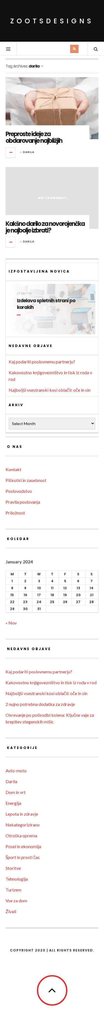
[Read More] (19, 315)
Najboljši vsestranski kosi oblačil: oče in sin (49, 390)
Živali (11, 911)
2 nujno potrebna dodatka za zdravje (40, 704)
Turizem (13, 889)
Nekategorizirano (23, 824)
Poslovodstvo (19, 491)
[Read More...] (11, 153)
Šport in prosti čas (23, 857)
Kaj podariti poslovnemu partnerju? (42, 361)
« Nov (11, 622)
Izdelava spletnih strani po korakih (46, 304)
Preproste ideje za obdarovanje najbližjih (34, 137)
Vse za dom (16, 900)
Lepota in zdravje (22, 813)
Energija (13, 803)
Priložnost (15, 512)
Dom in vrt (16, 792)
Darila (28, 152)
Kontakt (13, 469)
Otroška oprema (21, 835)
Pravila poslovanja (23, 501)
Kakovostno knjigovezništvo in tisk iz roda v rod (51, 682)
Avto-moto (16, 770)
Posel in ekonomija (23, 846)
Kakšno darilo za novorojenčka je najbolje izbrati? (45, 227)
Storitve (24, 293)
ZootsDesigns (52, 21)
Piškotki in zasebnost (26, 480)
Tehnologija (17, 878)
